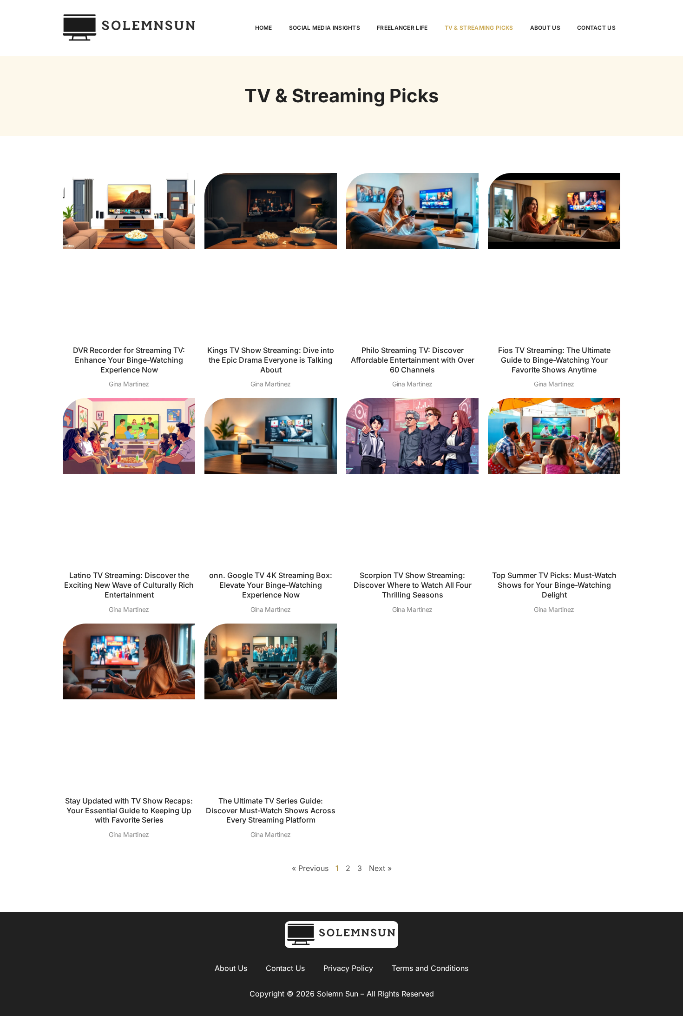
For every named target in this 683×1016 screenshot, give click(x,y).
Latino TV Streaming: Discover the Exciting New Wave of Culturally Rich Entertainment (129, 585)
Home (263, 27)
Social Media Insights (324, 27)
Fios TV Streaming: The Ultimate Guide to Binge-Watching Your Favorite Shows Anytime (554, 359)
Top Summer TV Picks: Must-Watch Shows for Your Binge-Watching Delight (554, 585)
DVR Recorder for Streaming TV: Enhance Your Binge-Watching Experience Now (129, 359)
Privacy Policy (348, 968)
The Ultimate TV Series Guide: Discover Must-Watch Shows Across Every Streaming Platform (270, 810)
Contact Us (596, 27)
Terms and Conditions (430, 968)
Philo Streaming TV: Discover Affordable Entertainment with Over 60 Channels (412, 359)
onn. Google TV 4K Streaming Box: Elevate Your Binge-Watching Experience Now (270, 585)
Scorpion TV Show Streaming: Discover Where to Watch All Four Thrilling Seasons (413, 585)
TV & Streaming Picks (479, 27)
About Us (545, 27)
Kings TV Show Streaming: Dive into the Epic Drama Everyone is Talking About (270, 359)
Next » (380, 868)
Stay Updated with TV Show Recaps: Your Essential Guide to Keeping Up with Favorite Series (129, 810)
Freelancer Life (402, 27)
